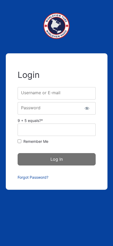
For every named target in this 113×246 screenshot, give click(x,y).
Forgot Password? (33, 177)
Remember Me (35, 141)
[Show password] (87, 108)
